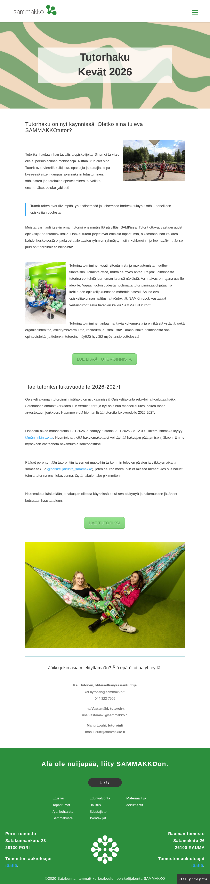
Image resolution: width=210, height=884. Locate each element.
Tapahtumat (61, 805)
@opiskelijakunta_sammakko (69, 469)
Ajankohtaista (62, 812)
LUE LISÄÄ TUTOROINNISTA (104, 359)
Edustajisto (97, 812)
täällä (11, 865)
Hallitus (95, 805)
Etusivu (58, 798)
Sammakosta (62, 818)
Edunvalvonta (99, 798)
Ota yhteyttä (193, 879)
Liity (105, 782)
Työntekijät (97, 818)
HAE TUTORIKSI (104, 523)
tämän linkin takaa (39, 437)
